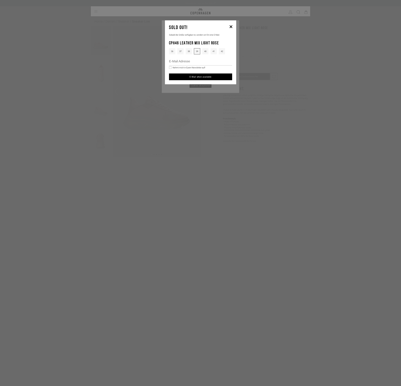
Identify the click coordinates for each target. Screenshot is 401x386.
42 (222, 51)
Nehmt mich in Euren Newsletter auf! (189, 67)
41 (214, 51)
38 (189, 51)
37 (180, 51)
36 (172, 51)
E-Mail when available (200, 77)
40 (205, 51)
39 (197, 51)
